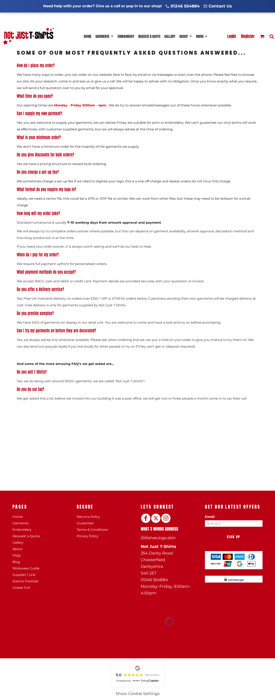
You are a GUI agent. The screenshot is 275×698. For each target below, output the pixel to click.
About (17, 549)
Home (17, 517)
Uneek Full (21, 588)
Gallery (17, 542)
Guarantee (85, 523)
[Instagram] (166, 518)
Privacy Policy (87, 536)
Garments (20, 523)
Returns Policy (88, 517)
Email (210, 517)
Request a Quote (26, 536)
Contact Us (220, 6)
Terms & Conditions (92, 530)
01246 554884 (185, 6)
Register (248, 36)
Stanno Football (25, 581)
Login (231, 36)
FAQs (16, 555)
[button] (104, 36)
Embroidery (22, 530)
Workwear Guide (25, 568)
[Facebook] (145, 518)
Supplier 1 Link (24, 575)
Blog (16, 562)
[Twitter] (155, 518)
